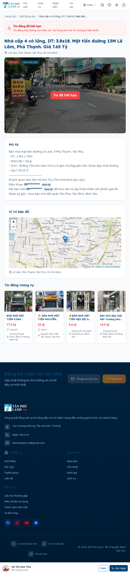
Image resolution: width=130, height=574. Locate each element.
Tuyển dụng (11, 472)
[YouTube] (26, 522)
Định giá (72, 472)
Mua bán (72, 461)
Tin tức (71, 5)
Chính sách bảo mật (15, 507)
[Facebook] (8, 522)
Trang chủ (10, 16)
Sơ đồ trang (11, 513)
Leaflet (97, 266)
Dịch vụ (40, 5)
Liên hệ (8, 478)
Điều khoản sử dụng (16, 501)
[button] (65, 239)
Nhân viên (55, 5)
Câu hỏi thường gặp (16, 495)
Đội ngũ (9, 466)
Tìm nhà (25, 5)
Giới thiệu (10, 461)
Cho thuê (72, 466)
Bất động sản (27, 16)
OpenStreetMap (112, 266)
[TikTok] (17, 522)
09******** (37, 184)
